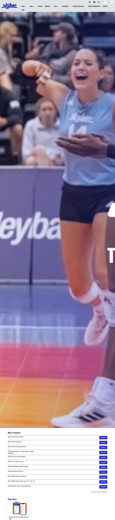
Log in (109, 2)
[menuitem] (24, 6)
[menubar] (67, 8)
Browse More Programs (99, 492)
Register (103, 438)
